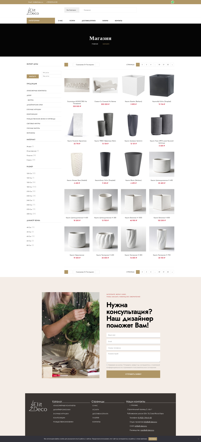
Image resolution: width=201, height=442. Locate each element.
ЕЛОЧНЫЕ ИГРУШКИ (34, 109)
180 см (29, 187)
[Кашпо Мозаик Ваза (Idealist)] (77, 164)
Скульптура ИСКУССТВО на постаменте (77, 102)
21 (163, 65)
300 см (29, 214)
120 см (29, 173)
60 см (29, 236)
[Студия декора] (33, 11)
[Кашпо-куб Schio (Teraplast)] (161, 85)
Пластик (29, 155)
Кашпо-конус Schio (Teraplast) (105, 180)
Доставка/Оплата (89, 21)
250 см (29, 205)
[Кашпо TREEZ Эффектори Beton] (105, 124)
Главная (95, 44)
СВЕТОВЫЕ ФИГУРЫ (33, 123)
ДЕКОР (29, 95)
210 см (29, 191)
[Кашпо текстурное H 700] (161, 238)
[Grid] (66, 64)
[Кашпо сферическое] (77, 238)
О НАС (60, 21)
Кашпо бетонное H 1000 (133, 218)
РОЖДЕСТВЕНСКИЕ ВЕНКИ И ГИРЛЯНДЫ (41, 119)
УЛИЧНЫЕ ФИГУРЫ (33, 128)
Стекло (29, 160)
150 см (29, 182)
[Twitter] (172, 2)
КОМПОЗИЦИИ (32, 114)
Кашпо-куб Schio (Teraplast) (161, 101)
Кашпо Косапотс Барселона (77, 141)
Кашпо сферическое (77, 255)
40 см (29, 227)
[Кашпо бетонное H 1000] (133, 201)
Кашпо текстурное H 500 (133, 255)
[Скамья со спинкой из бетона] (105, 85)
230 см (29, 196)
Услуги (72, 21)
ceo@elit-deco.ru (147, 430)
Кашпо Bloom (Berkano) (134, 180)
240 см (29, 200)
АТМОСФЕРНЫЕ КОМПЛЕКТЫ (36, 91)
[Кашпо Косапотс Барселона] (77, 124)
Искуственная (31, 151)
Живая (29, 146)
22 (168, 65)
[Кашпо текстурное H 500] (133, 238)
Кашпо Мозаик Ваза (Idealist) (77, 180)
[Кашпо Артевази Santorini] (133, 124)
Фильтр (32, 76)
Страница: (130, 65)
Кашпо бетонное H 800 (162, 218)
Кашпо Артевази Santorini (133, 141)
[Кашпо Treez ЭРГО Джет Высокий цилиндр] (161, 124)
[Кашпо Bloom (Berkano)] (133, 164)
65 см (29, 241)
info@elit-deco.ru (150, 422)
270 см (29, 209)
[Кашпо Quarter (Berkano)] (133, 85)
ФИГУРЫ (31, 100)
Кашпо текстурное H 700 (162, 255)
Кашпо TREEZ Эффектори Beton (105, 141)
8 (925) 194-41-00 (145, 418)
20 (159, 65)
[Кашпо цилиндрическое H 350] (105, 201)
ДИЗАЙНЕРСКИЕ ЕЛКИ (35, 105)
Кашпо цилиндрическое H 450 (162, 180)
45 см (29, 232)
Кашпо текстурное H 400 (105, 255)
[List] (70, 64)
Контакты (118, 21)
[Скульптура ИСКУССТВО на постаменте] (77, 85)
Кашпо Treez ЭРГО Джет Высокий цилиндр (161, 142)
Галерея (105, 21)
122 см (29, 178)
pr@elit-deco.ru (141, 426)
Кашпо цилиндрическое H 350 (105, 218)
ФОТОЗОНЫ (31, 133)
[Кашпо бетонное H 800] (161, 201)
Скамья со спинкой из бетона (105, 101)
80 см (29, 245)
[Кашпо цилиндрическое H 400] (77, 201)
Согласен (152, 439)
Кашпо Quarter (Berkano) (133, 101)
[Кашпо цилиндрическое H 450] (161, 164)
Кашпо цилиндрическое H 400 (77, 218)
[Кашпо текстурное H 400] (105, 238)
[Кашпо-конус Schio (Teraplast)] (105, 164)
